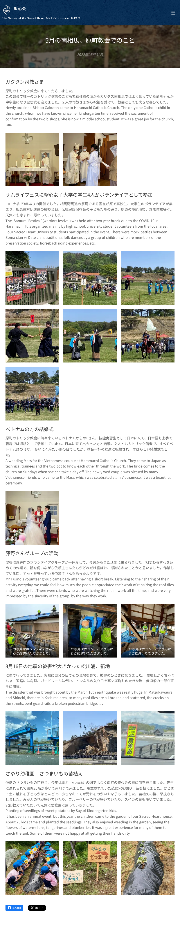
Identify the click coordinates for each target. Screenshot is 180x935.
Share (17, 908)
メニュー (173, 12)
